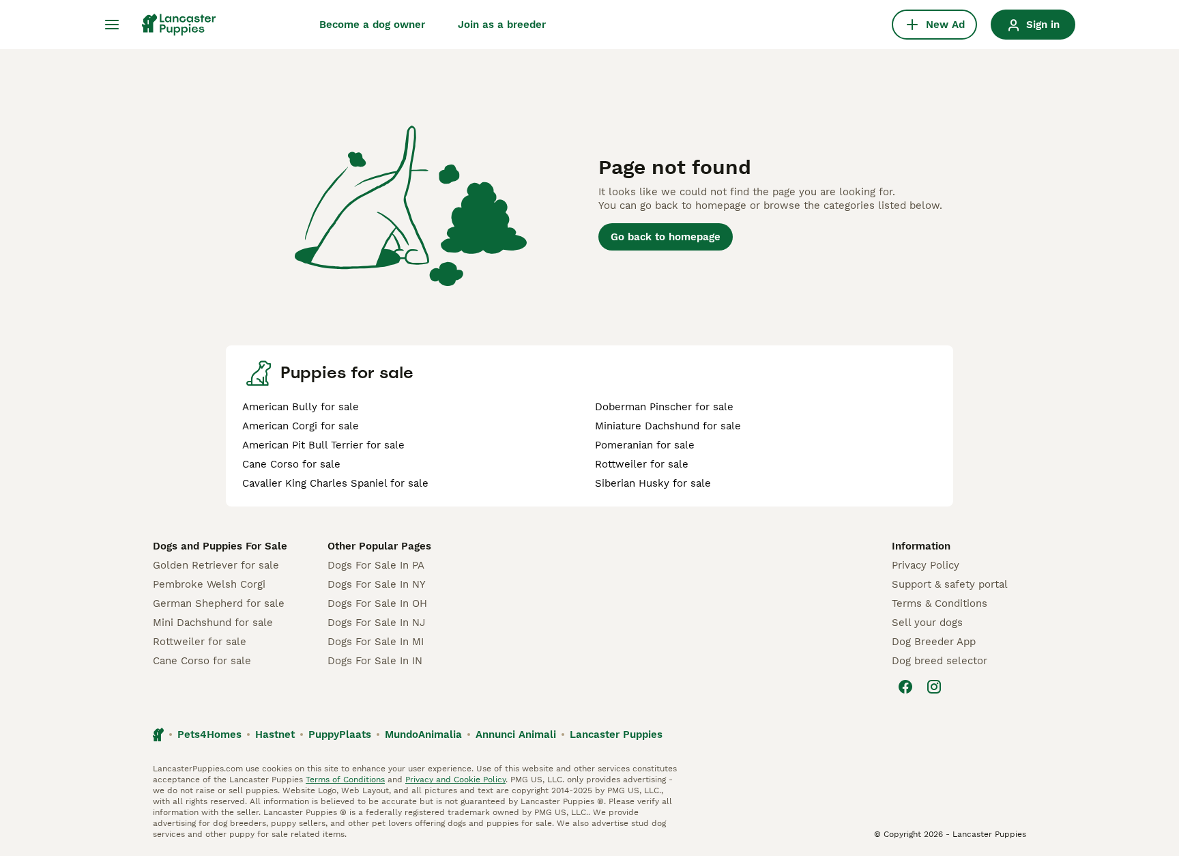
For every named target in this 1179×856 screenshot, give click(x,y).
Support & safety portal (950, 584)
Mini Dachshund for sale (213, 622)
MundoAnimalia (423, 734)
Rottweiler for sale (641, 464)
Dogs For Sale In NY (377, 584)
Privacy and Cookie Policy (455, 779)
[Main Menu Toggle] (112, 24)
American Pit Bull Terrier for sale (323, 445)
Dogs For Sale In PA (376, 565)
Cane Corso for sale (291, 464)
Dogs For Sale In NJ (376, 622)
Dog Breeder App (934, 642)
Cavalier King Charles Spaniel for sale (335, 483)
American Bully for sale (300, 407)
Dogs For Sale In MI (376, 642)
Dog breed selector (939, 661)
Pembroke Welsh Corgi (209, 584)
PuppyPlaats (339, 734)
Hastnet (275, 734)
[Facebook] (905, 686)
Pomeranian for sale (645, 445)
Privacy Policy (925, 565)
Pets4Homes (209, 734)
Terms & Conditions (939, 603)
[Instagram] (934, 686)
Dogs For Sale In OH (377, 603)
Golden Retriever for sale (216, 565)
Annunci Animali (516, 734)
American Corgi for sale (300, 426)
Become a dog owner (372, 24)
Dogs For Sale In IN (375, 661)
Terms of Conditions (345, 779)
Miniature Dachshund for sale (668, 426)
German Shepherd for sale (219, 603)
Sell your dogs (927, 622)
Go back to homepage (665, 237)
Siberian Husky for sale (653, 483)
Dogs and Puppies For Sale (220, 546)
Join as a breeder (502, 24)
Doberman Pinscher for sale (664, 407)
